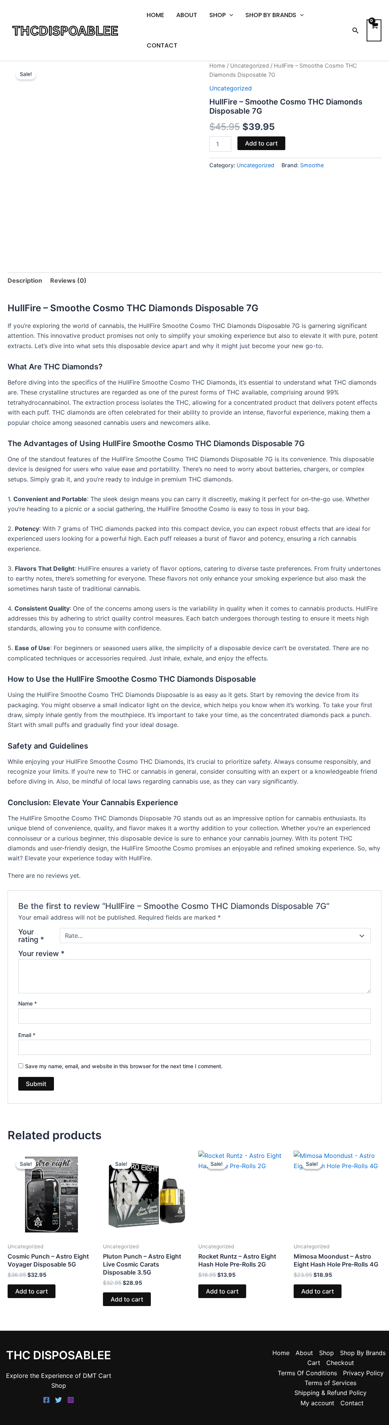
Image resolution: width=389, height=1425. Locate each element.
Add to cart (261, 143)
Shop (217, 15)
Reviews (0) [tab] (68, 280)
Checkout (340, 1362)
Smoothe (312, 165)
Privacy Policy (363, 1373)
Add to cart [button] (31, 1291)
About (186, 15)
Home (155, 15)
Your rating (31, 935)
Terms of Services (330, 1383)
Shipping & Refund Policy (330, 1392)
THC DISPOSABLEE (58, 1355)
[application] (229, 15)
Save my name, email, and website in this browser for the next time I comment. (124, 1066)
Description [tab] (25, 280)
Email (26, 1035)
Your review (41, 953)
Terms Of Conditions (307, 1373)
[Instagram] (70, 1400)
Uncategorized (249, 65)
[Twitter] (58, 1400)
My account (317, 1403)
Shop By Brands (270, 15)
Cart (313, 1362)
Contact (162, 45)
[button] (355, 30)
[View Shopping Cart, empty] (374, 30)
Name (27, 1003)
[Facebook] (46, 1400)
